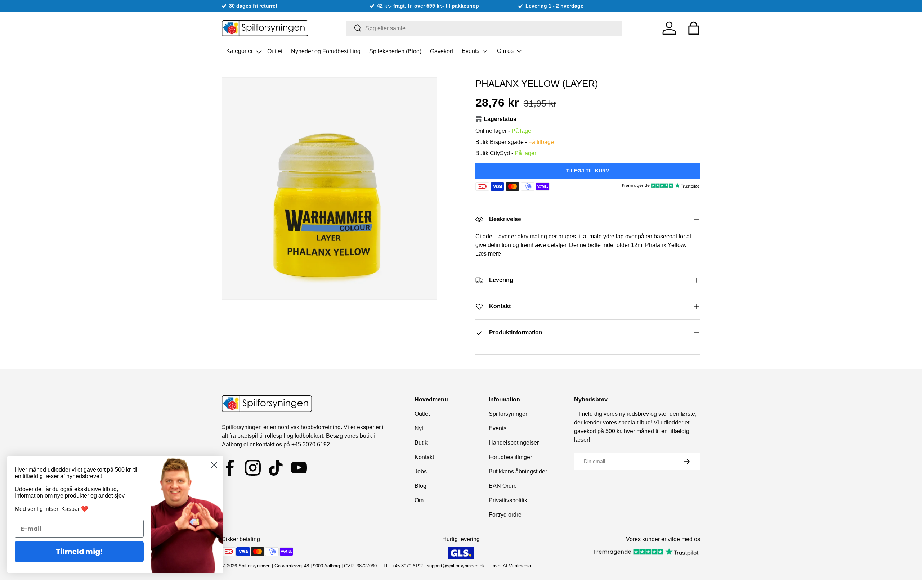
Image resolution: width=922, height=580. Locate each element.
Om (419, 500)
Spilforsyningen (509, 414)
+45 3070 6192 (310, 444)
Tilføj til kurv (587, 171)
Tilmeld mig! (79, 552)
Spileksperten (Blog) (395, 51)
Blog (420, 486)
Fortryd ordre (505, 515)
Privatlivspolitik (508, 500)
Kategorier (244, 49)
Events (470, 51)
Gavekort (441, 51)
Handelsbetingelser (514, 443)
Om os (505, 51)
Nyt (419, 428)
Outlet (274, 51)
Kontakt (424, 457)
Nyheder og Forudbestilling (326, 51)
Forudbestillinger (510, 457)
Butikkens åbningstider (518, 471)
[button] (694, 28)
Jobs (421, 471)
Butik (421, 443)
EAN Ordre (503, 486)
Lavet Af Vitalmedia (510, 565)
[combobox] (484, 28)
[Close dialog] (214, 465)
